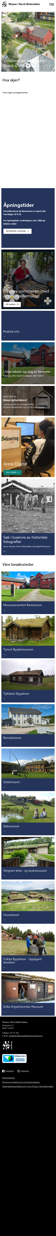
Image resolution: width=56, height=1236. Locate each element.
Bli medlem (10, 304)
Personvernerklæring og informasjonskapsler (21, 1082)
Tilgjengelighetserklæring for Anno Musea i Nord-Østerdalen (28, 1086)
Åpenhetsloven (8, 1078)
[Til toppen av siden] (52, 1197)
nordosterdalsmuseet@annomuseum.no (25, 1036)
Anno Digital (11, 472)
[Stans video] (51, 68)
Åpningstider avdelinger (16, 231)
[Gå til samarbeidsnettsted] (28, 1045)
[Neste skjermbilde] (28, 66)
